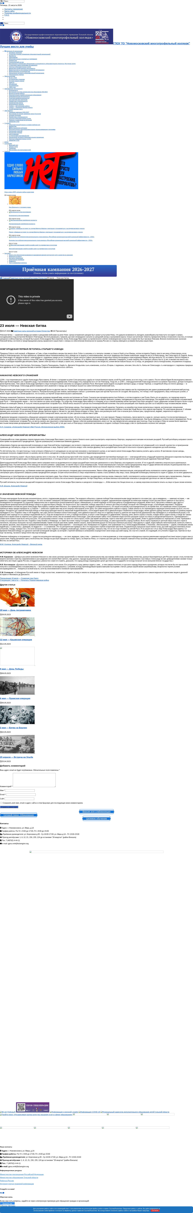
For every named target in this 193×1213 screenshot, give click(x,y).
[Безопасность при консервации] (20, 212)
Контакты (7, 253)
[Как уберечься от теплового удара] (15, 204)
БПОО (6, 142)
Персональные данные (16, 74)
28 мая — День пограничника (15, 610)
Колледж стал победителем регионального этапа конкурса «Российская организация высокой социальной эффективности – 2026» (50, 240)
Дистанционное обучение (19, 128)
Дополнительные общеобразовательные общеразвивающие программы (32, 129)
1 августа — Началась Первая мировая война (24, 580)
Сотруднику (8, 143)
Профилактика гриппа (16, 103)
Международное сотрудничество (19, 71)
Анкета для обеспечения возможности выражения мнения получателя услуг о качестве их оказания (41, 255)
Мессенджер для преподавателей (20, 150)
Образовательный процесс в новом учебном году (24, 125)
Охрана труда (13, 147)
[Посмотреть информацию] (58, 276)
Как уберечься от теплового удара (20, 207)
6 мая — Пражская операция (15, 698)
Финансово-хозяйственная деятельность (22, 68)
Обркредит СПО (14, 121)
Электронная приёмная (16, 259)
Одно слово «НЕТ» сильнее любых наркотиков (19, 192)
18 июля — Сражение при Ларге (19, 578)
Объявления (13, 84)
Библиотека (12, 126)
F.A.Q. (6, 15)
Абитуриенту (8, 110)
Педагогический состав (16, 62)
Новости (11, 82)
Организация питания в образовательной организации (26, 73)
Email (3, 794)
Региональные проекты (16, 104)
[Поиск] (1, 1)
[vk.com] (1, 3)
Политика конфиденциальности (17, 13)
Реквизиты (12, 261)
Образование (13, 57)
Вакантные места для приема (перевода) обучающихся (26, 70)
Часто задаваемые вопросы (18, 263)
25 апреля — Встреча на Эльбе (16, 757)
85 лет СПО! (13, 78)
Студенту (7, 123)
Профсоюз (12, 148)
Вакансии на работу (15, 256)
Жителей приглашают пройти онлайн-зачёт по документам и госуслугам (32, 248)
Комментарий (6, 786)
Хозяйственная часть (16, 109)
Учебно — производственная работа (21, 107)
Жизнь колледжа (9, 76)
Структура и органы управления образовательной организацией (29, 54)
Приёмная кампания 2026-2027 (19, 112)
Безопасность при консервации (19, 215)
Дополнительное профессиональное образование (25, 95)
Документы (12, 56)
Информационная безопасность (19, 96)
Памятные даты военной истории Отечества (28, 278)
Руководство (13, 60)
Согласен (155, 1210)
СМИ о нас (12, 87)
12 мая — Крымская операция (16, 639)
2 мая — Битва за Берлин (13, 728)
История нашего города (16, 81)
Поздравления (13, 85)
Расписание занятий (15, 131)
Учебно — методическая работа (19, 106)
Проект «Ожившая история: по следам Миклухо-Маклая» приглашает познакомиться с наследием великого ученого (46, 232)
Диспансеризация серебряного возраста (22, 224)
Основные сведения (15, 53)
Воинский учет (13, 145)
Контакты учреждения (13, 9)
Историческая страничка (17, 79)
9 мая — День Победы (12, 669)
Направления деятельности (13, 89)
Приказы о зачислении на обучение (20, 120)
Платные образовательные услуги (20, 67)
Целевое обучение (15, 115)
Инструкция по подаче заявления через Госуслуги (25, 114)
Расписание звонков (15, 132)
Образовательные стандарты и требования (23, 59)
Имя (2, 790)
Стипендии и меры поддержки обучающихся (23, 65)
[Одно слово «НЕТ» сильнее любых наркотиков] (41, 188)
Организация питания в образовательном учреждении (26, 137)
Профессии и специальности (18, 101)
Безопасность (13, 90)
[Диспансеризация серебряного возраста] (23, 220)
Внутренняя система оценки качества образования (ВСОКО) (28, 92)
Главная (5, 278)
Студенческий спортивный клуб (19, 136)
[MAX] (3, 3)
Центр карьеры (14, 134)
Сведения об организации (14, 51)
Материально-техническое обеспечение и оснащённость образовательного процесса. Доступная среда (42, 63)
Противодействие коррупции (18, 100)
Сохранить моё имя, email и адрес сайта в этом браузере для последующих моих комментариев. (43, 803)
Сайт (2, 799)
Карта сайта (9, 11)
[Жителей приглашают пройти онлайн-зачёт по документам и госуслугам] (33, 245)
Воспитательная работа (16, 93)
